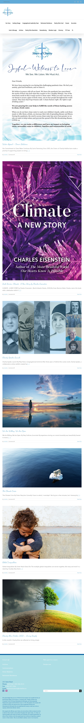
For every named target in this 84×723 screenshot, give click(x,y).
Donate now (47, 664)
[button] (72, 30)
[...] (29, 151)
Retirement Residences (9, 675)
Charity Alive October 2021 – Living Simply (19, 636)
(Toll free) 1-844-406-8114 (15, 684)
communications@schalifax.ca (16, 688)
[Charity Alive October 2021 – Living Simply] (42, 605)
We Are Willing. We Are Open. (14, 431)
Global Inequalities (9, 562)
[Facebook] (3, 691)
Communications (7, 668)
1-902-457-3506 (10, 686)
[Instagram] (6, 691)
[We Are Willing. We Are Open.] (42, 401)
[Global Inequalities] (42, 532)
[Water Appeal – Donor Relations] (42, 89)
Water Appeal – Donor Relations (15, 144)
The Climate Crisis (9, 491)
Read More (79, 154)
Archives (5, 664)
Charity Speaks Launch (11, 357)
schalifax (6, 154)
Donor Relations (7, 672)
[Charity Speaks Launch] (42, 327)
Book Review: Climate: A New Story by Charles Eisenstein (24, 284)
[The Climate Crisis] (42, 467)
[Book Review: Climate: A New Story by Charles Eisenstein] (42, 220)
